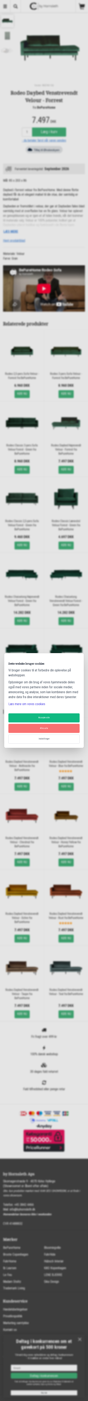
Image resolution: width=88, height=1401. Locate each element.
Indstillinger (44, 739)
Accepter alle (44, 717)
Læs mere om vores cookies (26, 704)
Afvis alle (44, 728)
